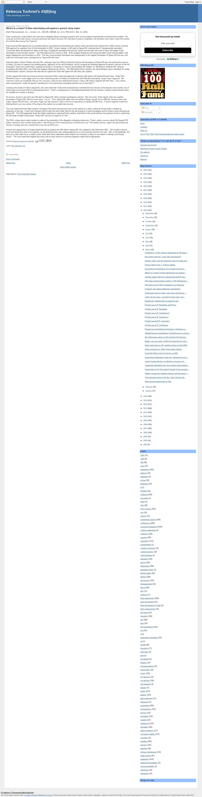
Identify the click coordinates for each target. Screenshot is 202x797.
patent (142, 691)
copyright (144, 541)
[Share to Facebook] (47, 140)
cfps (142, 505)
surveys (143, 745)
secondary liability (147, 734)
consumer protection (148, 527)
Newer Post (10, 163)
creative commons (147, 548)
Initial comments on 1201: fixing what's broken (163, 349)
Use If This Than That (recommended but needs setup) (162, 134)
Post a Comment (13, 159)
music (142, 673)
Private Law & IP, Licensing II (156, 317)
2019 (145, 198)
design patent (145, 573)
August (148, 229)
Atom (142, 123)
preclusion (144, 702)
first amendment (146, 627)
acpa (142, 466)
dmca (142, 588)
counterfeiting (145, 545)
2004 (145, 440)
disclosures (145, 580)
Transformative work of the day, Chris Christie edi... (165, 377)
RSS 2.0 (143, 131)
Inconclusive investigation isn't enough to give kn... (165, 269)
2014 (145, 400)
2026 (145, 170)
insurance (144, 648)
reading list (144, 723)
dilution (143, 577)
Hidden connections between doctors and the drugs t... (166, 374)
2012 (145, 408)
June (147, 238)
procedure (144, 716)
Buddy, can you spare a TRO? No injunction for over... (166, 341)
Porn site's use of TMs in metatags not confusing (164, 285)
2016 (145, 210)
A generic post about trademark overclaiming (162, 289)
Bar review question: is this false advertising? (163, 257)
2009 (145, 420)
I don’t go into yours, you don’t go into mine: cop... (165, 297)
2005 (145, 437)
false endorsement (147, 609)
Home (68, 163)
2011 (145, 412)
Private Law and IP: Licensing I (157, 321)
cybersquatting (146, 555)
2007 (145, 428)
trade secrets (145, 756)
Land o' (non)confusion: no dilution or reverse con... (165, 361)
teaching (143, 748)
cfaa (142, 502)
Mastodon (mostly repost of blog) (153, 149)
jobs (142, 655)
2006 (145, 433)
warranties (144, 774)
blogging (143, 491)
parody (143, 688)
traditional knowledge (148, 763)
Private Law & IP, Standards (156, 309)
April (147, 246)
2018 (145, 202)
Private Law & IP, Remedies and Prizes (160, 305)
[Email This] (40, 140)
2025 (145, 174)
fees (142, 623)
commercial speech (148, 520)
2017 (145, 206)
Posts (146, 108)
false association (147, 602)
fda (24, 146)
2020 (145, 194)
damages (144, 559)
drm (141, 591)
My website (145, 152)
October (148, 222)
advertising (144, 470)
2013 (145, 404)
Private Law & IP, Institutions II (157, 313)
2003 (145, 444)
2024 (145, 178)
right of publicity (146, 731)
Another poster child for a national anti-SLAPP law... (165, 277)
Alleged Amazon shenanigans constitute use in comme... (167, 333)
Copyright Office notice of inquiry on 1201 (161, 353)
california (144, 495)
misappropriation (146, 666)
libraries (143, 663)
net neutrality (145, 684)
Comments (148, 112)
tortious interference (148, 752)
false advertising (16, 146)
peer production (146, 698)
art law (143, 480)
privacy (143, 713)
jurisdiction (144, 659)
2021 (145, 190)
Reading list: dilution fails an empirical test (162, 301)
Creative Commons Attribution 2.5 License (39, 795)
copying (143, 537)
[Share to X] (45, 140)
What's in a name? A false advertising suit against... (165, 273)
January (148, 391)
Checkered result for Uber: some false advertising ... (165, 293)
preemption (144, 706)
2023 (145, 182)
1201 (142, 455)
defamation (144, 566)
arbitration (144, 477)
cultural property (146, 552)
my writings (145, 681)
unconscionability (147, 766)
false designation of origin (150, 605)
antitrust (143, 473)
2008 (145, 424)
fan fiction (144, 613)
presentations (145, 709)
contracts (144, 534)
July (147, 233)
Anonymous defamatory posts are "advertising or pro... (166, 357)
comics (143, 516)
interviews (144, 652)
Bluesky (143, 159)
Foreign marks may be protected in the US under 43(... (166, 261)
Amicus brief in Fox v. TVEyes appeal (160, 265)
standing (143, 741)
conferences (145, 523)
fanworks (144, 616)
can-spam (144, 498)
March (148, 250)
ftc (141, 630)
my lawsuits (145, 677)
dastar (142, 563)
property (143, 720)
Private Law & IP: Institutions (156, 325)
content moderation (148, 530)
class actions (145, 509)
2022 (145, 186)
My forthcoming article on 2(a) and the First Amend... (166, 337)
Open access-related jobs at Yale (158, 381)
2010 (145, 416)
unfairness (144, 770)
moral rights (145, 670)
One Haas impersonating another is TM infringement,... (167, 281)
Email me (144, 156)
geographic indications (149, 638)
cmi (141, 512)
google (143, 645)
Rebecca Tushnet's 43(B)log (31, 11)
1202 (142, 459)
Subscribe (167, 50)
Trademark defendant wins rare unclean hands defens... (167, 365)
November (149, 217)
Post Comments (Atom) (26, 174)
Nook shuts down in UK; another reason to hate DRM (166, 345)
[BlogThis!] (42, 140)
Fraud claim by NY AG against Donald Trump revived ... (167, 369)
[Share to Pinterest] (50, 140)
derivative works (146, 570)
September (150, 225)
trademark (144, 759)
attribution (144, 484)
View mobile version (68, 167)
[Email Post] (36, 141)
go (141, 641)
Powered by (161, 59)
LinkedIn (143, 127)
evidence (144, 595)
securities (144, 738)
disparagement (146, 584)
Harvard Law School (148, 145)
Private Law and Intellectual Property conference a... (166, 329)
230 (141, 462)
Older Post (125, 163)
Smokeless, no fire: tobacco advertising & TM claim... (166, 253)
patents (143, 695)
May (147, 242)
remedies (144, 727)
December (149, 213)
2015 (145, 396)
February (149, 387)
